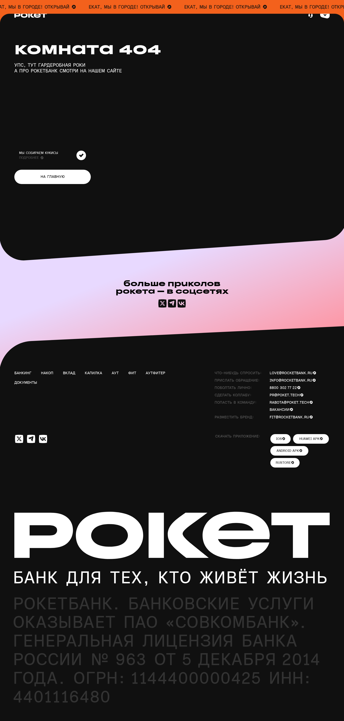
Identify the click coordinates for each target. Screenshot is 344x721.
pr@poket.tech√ (286, 395)
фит (132, 373)
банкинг (22, 373)
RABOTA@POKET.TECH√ (291, 402)
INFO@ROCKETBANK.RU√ (293, 380)
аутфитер (155, 373)
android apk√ (289, 450)
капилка (93, 373)
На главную (53, 177)
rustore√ (285, 462)
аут (115, 373)
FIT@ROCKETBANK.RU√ (291, 417)
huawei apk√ (311, 438)
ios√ (280, 438)
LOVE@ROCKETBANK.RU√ (293, 373)
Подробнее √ (31, 157)
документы (25, 383)
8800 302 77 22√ (285, 388)
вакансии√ (281, 410)
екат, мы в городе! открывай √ (121, 7)
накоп (47, 373)
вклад (69, 373)
